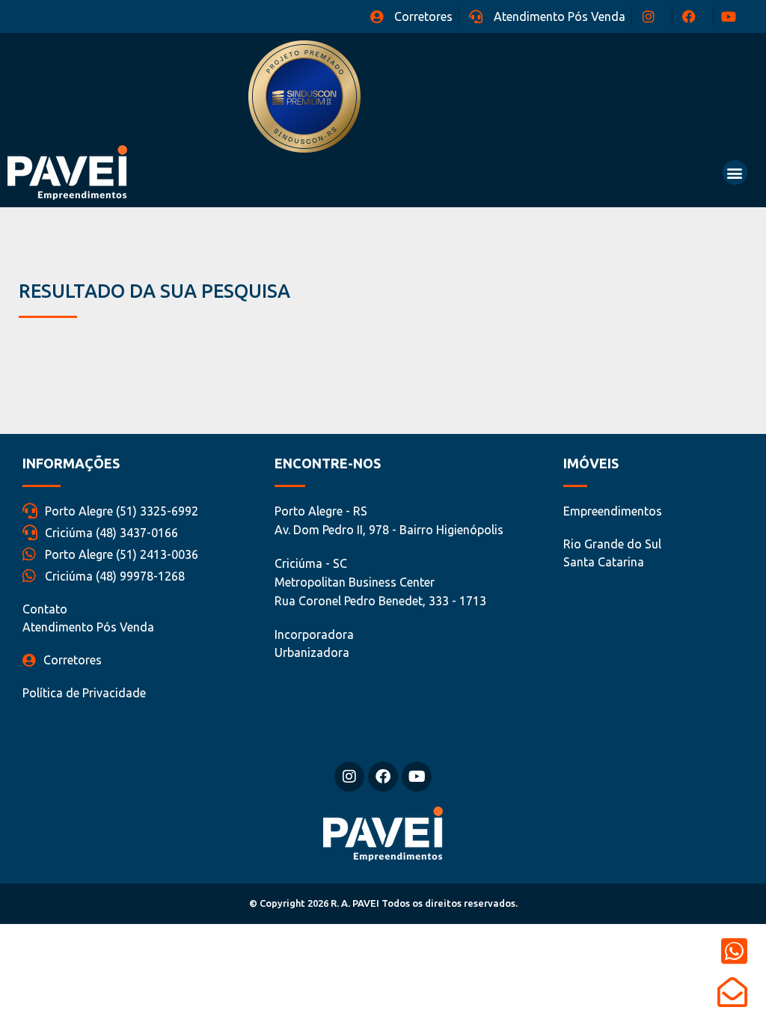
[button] (735, 172)
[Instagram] (349, 777)
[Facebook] (383, 777)
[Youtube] (417, 777)
